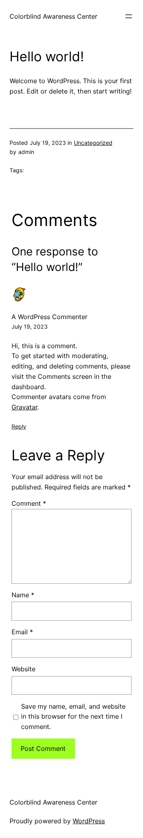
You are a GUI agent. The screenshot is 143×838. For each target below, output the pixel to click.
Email (22, 632)
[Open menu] (128, 16)
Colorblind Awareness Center (53, 16)
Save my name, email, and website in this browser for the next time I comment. (73, 716)
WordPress (89, 821)
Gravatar (24, 407)
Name (23, 595)
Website (23, 669)
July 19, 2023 (30, 326)
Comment (29, 503)
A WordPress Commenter (49, 317)
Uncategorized (93, 142)
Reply (19, 426)
